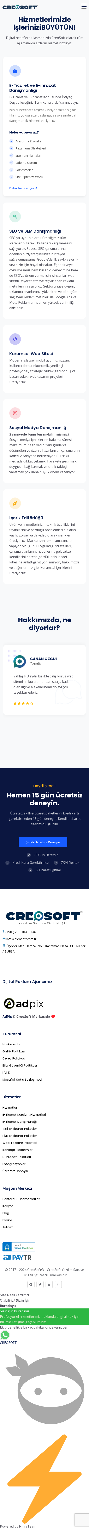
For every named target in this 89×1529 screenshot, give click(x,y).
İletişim (7, 1227)
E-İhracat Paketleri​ (16, 1157)
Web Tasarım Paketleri (19, 1143)
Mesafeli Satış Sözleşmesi (22, 1079)
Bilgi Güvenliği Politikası (19, 1065)
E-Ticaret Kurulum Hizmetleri (24, 1114)
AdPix (7, 1016)
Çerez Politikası (13, 1058)
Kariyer (7, 1206)
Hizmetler (9, 1107)
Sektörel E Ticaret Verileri (21, 1199)
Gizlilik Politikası (13, 1051)
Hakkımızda (11, 1044)
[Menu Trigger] (84, 5)
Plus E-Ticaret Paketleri (19, 1135)
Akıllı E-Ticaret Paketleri (19, 1128)
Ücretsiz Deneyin (15, 1171)
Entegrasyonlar (13, 1164)
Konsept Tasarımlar (17, 1150)
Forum (7, 1220)
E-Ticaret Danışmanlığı (19, 1121)
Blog (5, 1213)
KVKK (6, 1072)
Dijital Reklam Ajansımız (27, 981)
